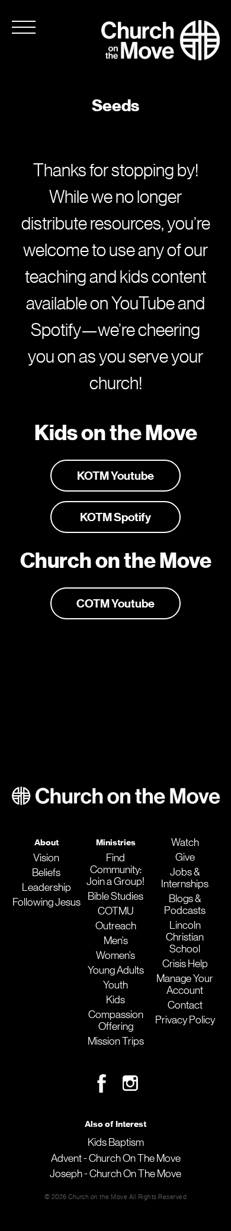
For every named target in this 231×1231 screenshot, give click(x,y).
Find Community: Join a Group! (115, 869)
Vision (46, 858)
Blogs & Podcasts (185, 904)
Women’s (115, 955)
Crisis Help (185, 964)
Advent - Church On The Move (116, 1158)
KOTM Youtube (115, 476)
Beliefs (46, 872)
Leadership (46, 887)
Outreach (115, 926)
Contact (185, 1005)
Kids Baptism (116, 1142)
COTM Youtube (115, 603)
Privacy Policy (185, 1020)
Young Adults (116, 970)
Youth (115, 985)
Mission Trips (116, 1041)
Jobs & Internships (184, 878)
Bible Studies (115, 896)
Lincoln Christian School (185, 937)
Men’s (116, 940)
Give (185, 857)
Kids (115, 1000)
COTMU (115, 911)
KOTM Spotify (115, 517)
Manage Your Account (184, 984)
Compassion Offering (115, 1020)
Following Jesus (46, 902)
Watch (185, 842)
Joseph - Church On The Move (115, 1174)
